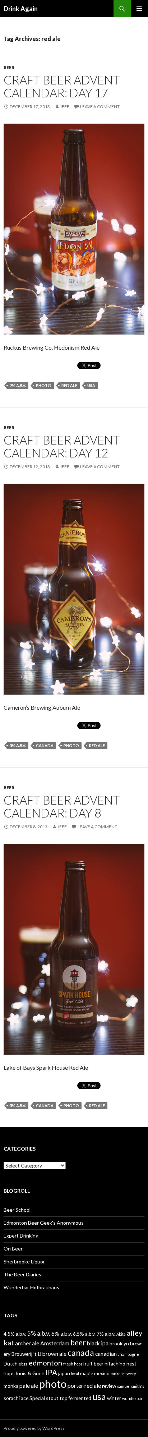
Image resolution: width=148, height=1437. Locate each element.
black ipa (97, 1343)
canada (45, 745)
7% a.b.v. (18, 385)
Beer (9, 67)
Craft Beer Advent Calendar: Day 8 (62, 806)
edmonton (45, 1362)
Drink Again (21, 9)
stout (52, 1398)
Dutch (11, 1363)
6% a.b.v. (61, 1333)
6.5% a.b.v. (84, 1334)
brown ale (54, 1353)
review (109, 1386)
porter (75, 1385)
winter (114, 1398)
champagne (128, 1354)
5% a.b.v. (18, 745)
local (75, 1373)
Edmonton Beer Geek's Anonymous (44, 1223)
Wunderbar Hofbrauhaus (31, 1287)
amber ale (27, 1343)
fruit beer (93, 1363)
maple (86, 1373)
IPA (51, 1372)
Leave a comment (100, 106)
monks (11, 1386)
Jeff (64, 106)
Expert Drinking (21, 1236)
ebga (23, 1364)
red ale (69, 385)
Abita (121, 1334)
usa (91, 385)
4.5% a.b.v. (15, 1334)
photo (43, 385)
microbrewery (123, 1373)
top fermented (75, 1398)
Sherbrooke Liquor (24, 1261)
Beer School (17, 1210)
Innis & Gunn (30, 1373)
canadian (106, 1353)
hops (9, 1373)
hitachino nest (121, 1363)
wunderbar (132, 1398)
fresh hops (72, 1364)
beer (78, 1342)
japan (64, 1373)
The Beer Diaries (22, 1274)
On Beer (13, 1248)
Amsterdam (54, 1343)
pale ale (28, 1385)
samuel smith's (130, 1386)
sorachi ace (16, 1398)
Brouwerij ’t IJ (26, 1354)
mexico (102, 1373)
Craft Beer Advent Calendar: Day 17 (62, 86)
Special (37, 1398)
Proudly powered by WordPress (34, 1428)
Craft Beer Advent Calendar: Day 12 (62, 446)
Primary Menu (139, 8)
